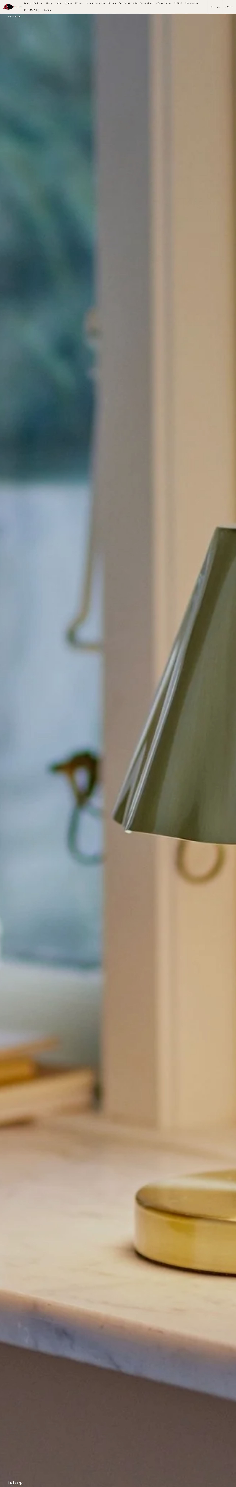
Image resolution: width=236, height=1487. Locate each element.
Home (10, 16)
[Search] (212, 6)
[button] (219, 6)
